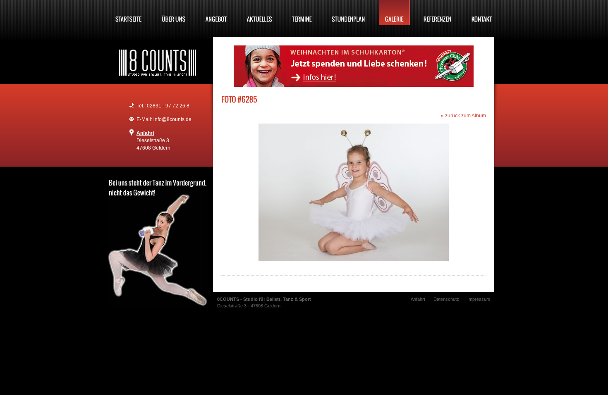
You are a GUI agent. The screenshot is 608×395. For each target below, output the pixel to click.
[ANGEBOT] (216, 12)
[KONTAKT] (481, 12)
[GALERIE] (394, 12)
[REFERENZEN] (437, 12)
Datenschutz (446, 299)
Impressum (478, 299)
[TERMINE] (302, 12)
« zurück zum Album (463, 116)
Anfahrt (145, 133)
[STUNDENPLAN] (348, 12)
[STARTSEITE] (128, 12)
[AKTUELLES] (259, 12)
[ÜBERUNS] (174, 12)
